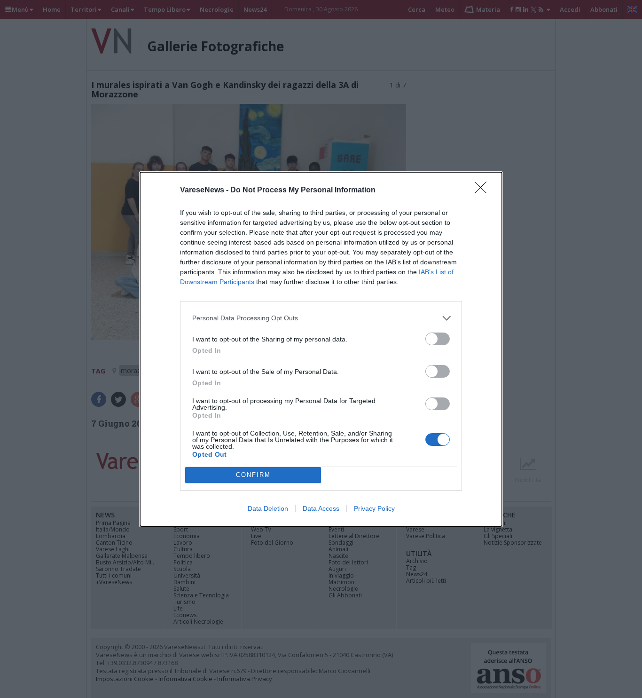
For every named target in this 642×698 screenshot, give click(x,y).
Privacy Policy (374, 508)
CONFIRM (253, 474)
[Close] (484, 190)
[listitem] (321, 318)
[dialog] (321, 349)
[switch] (437, 339)
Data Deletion (268, 508)
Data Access (321, 508)
